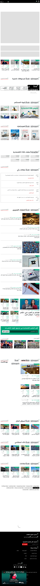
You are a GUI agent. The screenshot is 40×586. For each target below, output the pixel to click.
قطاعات (38, 67)
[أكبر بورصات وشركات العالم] (5, 108)
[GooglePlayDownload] (34, 537)
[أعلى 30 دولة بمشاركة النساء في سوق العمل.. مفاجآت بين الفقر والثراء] (15, 62)
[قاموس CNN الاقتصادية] (29, 112)
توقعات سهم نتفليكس (10, 487)
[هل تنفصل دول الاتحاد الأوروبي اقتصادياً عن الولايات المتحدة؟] (14, 313)
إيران (38, 384)
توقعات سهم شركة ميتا (28, 487)
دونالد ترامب (7, 60)
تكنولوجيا (14, 246)
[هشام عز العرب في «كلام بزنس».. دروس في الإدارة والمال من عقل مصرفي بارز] (29, 304)
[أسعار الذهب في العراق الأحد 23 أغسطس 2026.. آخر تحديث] (5, 426)
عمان (38, 60)
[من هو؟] (14, 116)
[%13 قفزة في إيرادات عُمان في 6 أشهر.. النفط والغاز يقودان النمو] (35, 62)
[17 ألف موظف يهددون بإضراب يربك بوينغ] (25, 469)
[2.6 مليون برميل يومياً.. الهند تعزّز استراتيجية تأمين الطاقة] (25, 386)
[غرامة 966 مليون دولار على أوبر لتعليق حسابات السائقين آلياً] (5, 469)
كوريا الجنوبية (37, 269)
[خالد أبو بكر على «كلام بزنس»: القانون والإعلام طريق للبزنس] (14, 300)
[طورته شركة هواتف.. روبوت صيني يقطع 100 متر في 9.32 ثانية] (5, 447)
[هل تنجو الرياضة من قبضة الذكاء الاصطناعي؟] (25, 447)
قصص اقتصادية (31, 227)
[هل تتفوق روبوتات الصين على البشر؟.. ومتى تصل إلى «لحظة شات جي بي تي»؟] (15, 447)
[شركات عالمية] (5, 116)
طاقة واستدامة (27, 67)
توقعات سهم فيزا (25, 489)
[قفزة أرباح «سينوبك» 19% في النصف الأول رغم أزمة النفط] (35, 426)
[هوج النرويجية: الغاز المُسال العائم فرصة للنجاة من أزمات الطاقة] (5, 313)
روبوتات (18, 446)
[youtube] (21, 567)
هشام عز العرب (37, 299)
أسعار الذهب (7, 424)
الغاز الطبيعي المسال (7, 312)
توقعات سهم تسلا (36, 487)
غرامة (8, 467)
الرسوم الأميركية (10, 340)
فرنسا (17, 311)
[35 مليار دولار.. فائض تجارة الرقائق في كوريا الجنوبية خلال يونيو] (30, 275)
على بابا (38, 283)
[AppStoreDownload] (27, 537)
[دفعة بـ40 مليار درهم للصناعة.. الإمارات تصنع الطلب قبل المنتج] (5, 300)
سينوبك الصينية (37, 424)
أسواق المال (7, 67)
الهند (28, 384)
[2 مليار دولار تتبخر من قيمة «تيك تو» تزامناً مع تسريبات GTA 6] (30, 261)
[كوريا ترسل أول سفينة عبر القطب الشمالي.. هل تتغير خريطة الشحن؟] (15, 469)
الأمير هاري (37, 340)
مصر (17, 299)
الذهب (38, 213)
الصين (38, 242)
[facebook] (14, 567)
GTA (38, 255)
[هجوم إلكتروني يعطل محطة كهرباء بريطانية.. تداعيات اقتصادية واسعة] (35, 386)
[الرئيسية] (35, 1)
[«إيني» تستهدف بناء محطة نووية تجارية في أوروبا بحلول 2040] (25, 62)
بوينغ (28, 467)
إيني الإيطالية (27, 60)
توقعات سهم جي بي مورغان (19, 487)
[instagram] (18, 567)
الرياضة (28, 446)
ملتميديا (32, 310)
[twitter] (25, 567)
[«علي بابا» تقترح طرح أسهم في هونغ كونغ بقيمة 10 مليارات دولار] (30, 289)
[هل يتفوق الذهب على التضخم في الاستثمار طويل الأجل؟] (30, 219)
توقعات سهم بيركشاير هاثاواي (34, 489)
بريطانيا (38, 467)
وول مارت (24, 340)
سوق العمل (17, 60)
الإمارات (7, 299)
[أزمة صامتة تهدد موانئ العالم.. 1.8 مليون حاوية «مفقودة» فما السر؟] (35, 469)
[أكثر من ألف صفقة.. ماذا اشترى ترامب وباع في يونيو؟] (5, 62)
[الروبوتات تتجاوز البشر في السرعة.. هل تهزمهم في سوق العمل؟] (30, 247)
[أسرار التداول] (14, 108)
